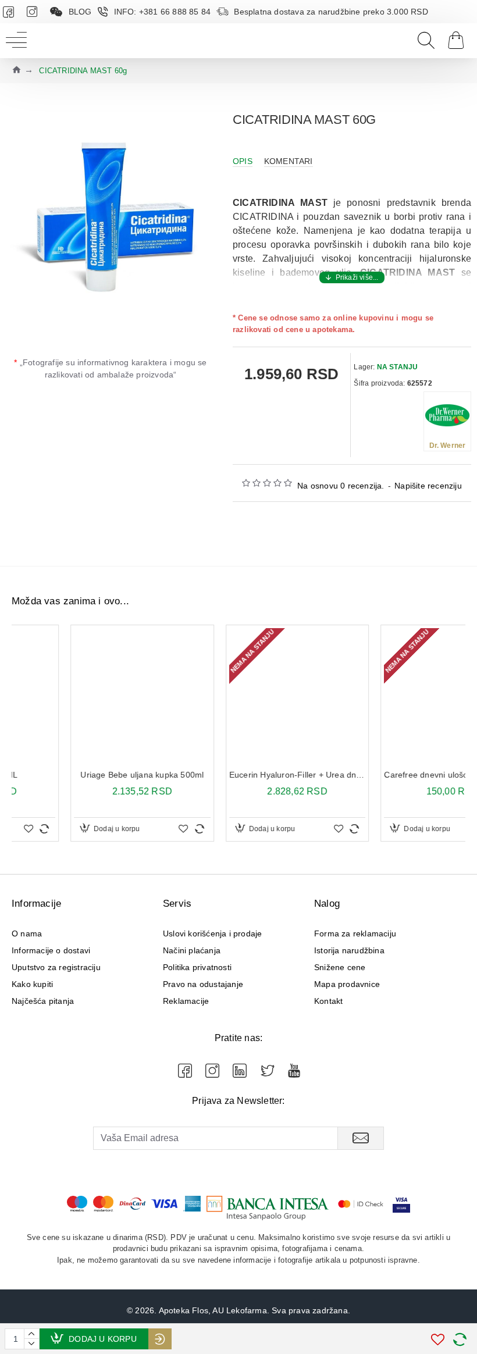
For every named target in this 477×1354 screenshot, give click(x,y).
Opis (242, 161)
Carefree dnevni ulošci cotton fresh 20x (393, 774)
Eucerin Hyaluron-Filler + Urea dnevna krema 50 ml (238, 774)
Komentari (288, 161)
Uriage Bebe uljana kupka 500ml (83, 774)
